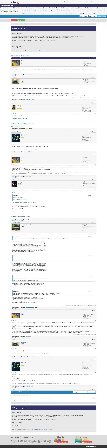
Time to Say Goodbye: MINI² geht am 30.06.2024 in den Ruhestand (40, 50)
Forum (54, 1)
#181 (95, 67)
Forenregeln (79, 439)
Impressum (86, 439)
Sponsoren (87, 1)
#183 (95, 113)
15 (21, 55)
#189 (95, 348)
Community (2, 10)
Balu (22, 60)
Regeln (22, 10)
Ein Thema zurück (15, 391)
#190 (95, 372)
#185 (95, 164)
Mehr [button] (93, 1)
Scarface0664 (24, 80)
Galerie (66, 1)
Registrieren (21, 20)
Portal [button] (48, 1)
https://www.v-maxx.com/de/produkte (19, 118)
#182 (95, 86)
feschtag (20, 182)
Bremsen (68, 23)
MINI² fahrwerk (62, 23)
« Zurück (16, 55)
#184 (95, 144)
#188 (95, 320)
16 (23, 55)
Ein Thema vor (22, 391)
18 (26, 55)
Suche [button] (60, 1)
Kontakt (78, 442)
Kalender (80, 1)
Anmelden (14, 20)
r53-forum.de (19, 216)
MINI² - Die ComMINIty (15, 23)
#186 (95, 189)
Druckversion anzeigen (16, 397)
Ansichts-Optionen (92, 57)
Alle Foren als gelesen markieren (61, 442)
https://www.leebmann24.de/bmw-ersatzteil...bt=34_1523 (23, 90)
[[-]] (11, 74)
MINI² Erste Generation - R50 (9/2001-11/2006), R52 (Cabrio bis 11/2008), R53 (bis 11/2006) (40, 23)
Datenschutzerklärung (31, 10)
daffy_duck (23, 134)
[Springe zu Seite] (30, 55)
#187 (95, 233)
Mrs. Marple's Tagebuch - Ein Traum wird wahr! (20, 124)
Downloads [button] (72, 1)
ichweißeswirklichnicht (91, 305)
